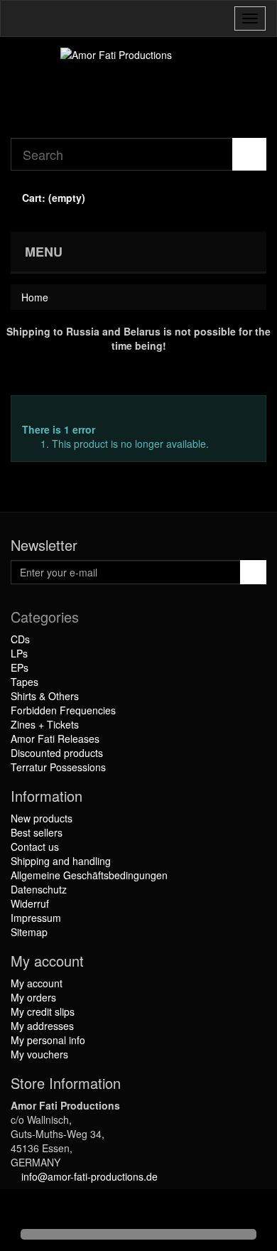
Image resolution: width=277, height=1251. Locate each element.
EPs (19, 667)
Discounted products (57, 753)
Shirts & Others (45, 696)
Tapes (24, 682)
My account (37, 983)
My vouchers (39, 1054)
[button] (23, 1210)
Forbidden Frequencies (63, 710)
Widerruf (30, 903)
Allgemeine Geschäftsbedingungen (89, 875)
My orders (33, 997)
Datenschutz (39, 889)
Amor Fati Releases (55, 738)
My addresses (42, 1026)
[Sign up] (253, 572)
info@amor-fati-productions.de (89, 1176)
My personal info (48, 1040)
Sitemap (29, 932)
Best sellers (37, 832)
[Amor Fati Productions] (138, 87)
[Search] (249, 154)
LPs (19, 653)
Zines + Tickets (45, 724)
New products (41, 818)
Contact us (35, 846)
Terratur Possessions (58, 767)
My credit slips (43, 1011)
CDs (20, 639)
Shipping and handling (61, 861)
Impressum (36, 918)
